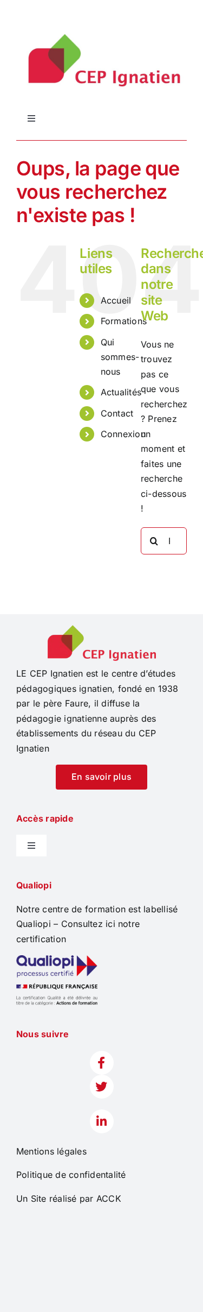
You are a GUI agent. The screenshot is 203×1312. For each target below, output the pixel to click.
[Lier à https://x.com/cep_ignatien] (102, 1087)
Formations (124, 321)
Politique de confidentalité (71, 1174)
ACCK (108, 1198)
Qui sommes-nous (120, 357)
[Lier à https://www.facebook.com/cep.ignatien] (102, 1063)
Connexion (123, 433)
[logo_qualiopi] (56, 959)
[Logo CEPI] (101, 31)
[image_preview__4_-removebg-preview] (102, 629)
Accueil (116, 300)
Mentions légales (51, 1151)
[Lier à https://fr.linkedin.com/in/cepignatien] (102, 1121)
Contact (117, 413)
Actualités (121, 392)
